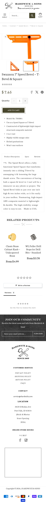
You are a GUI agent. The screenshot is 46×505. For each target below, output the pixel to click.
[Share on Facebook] (31, 92)
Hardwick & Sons (30, 488)
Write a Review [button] (24, 285)
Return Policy (23, 379)
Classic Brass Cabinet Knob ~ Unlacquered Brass (12, 250)
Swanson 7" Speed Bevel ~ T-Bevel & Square (26, 26)
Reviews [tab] (8, 293)
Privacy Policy (23, 373)
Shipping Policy (23, 376)
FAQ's (23, 383)
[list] (23, 248)
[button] (5, 15)
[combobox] (22, 15)
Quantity (5, 100)
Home (4, 26)
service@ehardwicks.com (22, 396)
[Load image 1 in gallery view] (14, 66)
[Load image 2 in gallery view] (31, 66)
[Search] (32, 15)
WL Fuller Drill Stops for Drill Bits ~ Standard (33, 249)
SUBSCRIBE (38, 334)
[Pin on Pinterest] (42, 92)
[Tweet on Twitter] (37, 92)
